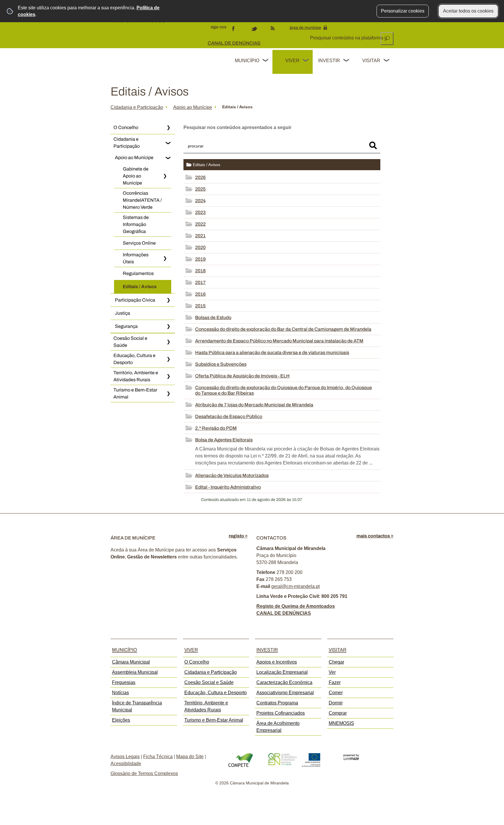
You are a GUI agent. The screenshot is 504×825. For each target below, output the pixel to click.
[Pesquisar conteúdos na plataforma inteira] (387, 38)
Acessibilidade (126, 763)
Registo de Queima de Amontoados (295, 606)
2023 (200, 212)
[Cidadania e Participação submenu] (168, 142)
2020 (200, 247)
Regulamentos (138, 273)
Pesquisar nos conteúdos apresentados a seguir (237, 127)
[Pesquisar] (373, 145)
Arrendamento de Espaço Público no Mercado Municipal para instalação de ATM (279, 340)
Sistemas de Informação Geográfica (136, 224)
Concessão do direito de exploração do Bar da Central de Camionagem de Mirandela (283, 329)
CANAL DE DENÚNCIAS (234, 43)
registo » (238, 535)
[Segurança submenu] (168, 326)
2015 (200, 305)
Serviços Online (139, 243)
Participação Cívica (135, 299)
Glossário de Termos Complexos (144, 773)
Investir (329, 60)
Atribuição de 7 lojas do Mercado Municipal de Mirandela (254, 404)
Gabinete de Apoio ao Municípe (135, 175)
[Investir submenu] (346, 61)
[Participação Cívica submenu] (168, 300)
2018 (200, 270)
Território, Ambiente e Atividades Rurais (135, 376)
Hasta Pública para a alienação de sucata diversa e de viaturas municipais (272, 352)
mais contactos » (374, 535)
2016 (200, 294)
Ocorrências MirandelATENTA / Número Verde (142, 200)
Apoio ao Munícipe (192, 107)
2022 (200, 224)
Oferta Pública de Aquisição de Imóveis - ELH (242, 375)
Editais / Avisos (140, 286)
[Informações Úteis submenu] (164, 258)
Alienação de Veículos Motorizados (232, 475)
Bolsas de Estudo (213, 317)
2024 (200, 200)
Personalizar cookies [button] (402, 10)
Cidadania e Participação (137, 107)
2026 (200, 177)
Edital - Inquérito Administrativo (228, 487)
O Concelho (125, 127)
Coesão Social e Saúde (130, 342)
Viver (292, 60)
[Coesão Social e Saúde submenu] (168, 341)
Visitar (371, 60)
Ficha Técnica (158, 756)
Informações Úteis (135, 258)
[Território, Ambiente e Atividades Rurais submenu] (168, 376)
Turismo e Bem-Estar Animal (135, 393)
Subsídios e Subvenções (220, 364)
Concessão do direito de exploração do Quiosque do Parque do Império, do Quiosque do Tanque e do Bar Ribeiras (283, 390)
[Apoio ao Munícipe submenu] (168, 157)
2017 (200, 282)
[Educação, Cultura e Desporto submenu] (168, 359)
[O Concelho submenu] (168, 127)
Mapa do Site (190, 756)
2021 (200, 235)
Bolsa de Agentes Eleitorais (224, 439)
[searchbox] (349, 38)
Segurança (126, 326)
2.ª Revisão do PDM (216, 428)
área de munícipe (305, 27)
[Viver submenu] (306, 61)
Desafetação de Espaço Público (228, 416)
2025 (200, 189)
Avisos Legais (125, 756)
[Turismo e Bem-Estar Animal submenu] (168, 393)
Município (247, 60)
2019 (200, 259)
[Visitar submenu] (386, 61)
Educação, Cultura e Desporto (134, 359)
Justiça (122, 313)
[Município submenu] (265, 61)
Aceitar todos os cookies (468, 10)
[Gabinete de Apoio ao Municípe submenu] (164, 176)
